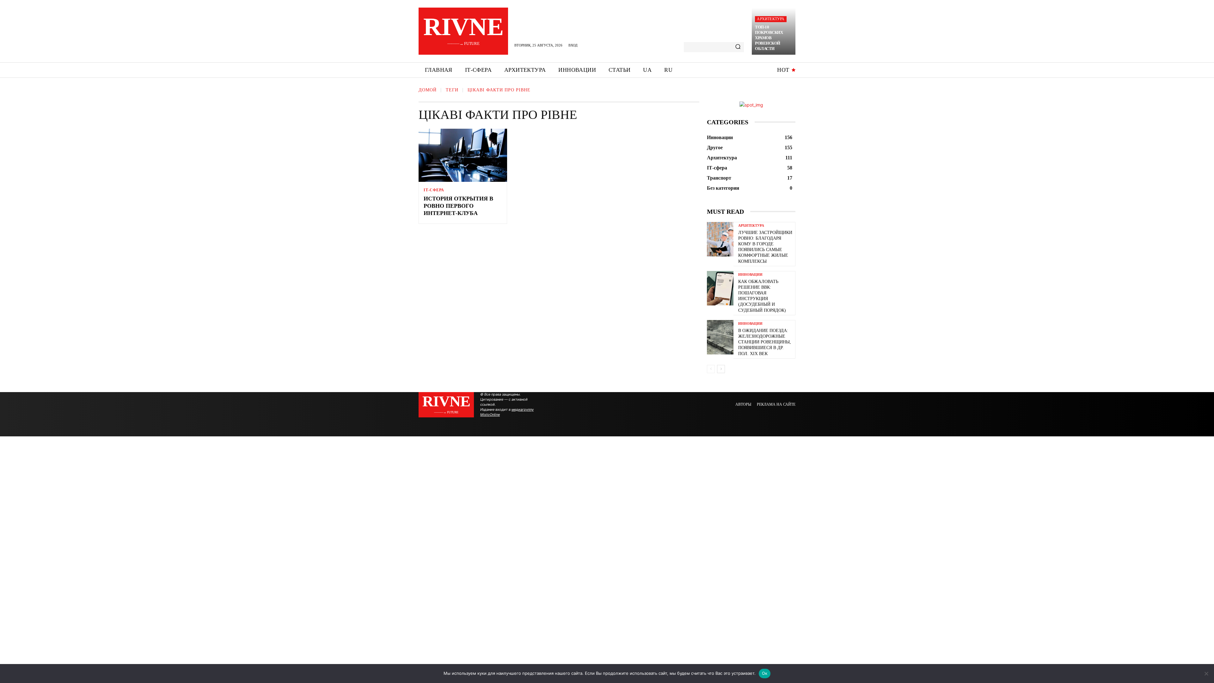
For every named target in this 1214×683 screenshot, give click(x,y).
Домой (428, 90)
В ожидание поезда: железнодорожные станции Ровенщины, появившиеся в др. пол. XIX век (764, 342)
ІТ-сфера (434, 190)
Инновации (750, 274)
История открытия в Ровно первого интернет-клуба (458, 206)
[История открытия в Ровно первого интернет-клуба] (463, 155)
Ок (765, 673)
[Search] (738, 47)
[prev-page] (711, 369)
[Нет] (1206, 673)
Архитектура (770, 19)
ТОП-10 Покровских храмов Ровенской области (769, 38)
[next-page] (721, 369)
